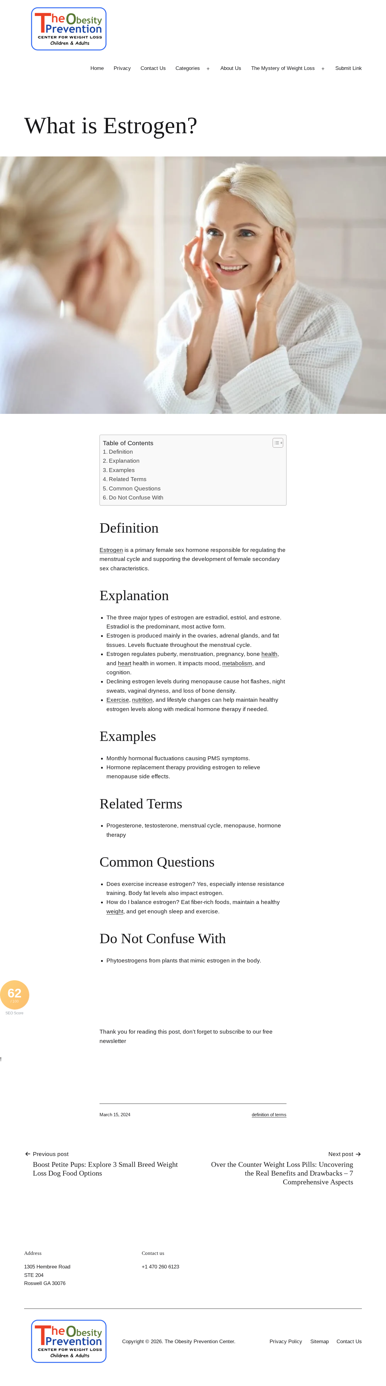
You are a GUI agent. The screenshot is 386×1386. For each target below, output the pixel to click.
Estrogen (111, 550)
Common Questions (135, 488)
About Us (230, 68)
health (269, 654)
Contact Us (153, 68)
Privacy (122, 68)
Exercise (117, 700)
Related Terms (128, 479)
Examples (122, 470)
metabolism (237, 663)
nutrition (142, 700)
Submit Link (348, 68)
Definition (121, 452)
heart (124, 663)
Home (97, 68)
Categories (188, 68)
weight (114, 911)
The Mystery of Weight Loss (283, 68)
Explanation (124, 461)
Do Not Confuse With (136, 497)
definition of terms (269, 1114)
